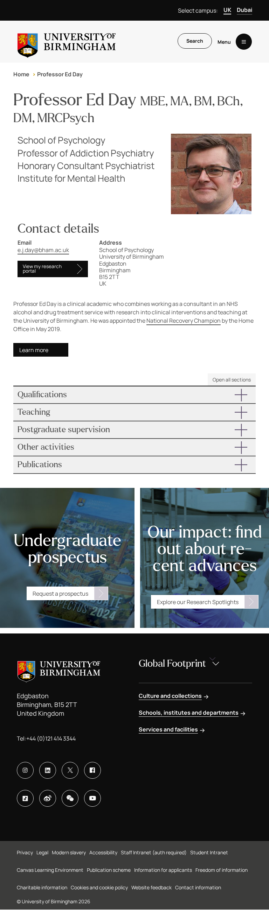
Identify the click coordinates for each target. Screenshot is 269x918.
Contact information (198, 887)
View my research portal (42, 268)
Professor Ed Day (60, 74)
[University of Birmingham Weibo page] (47, 798)
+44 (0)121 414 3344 (51, 738)
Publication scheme (109, 870)
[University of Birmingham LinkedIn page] (47, 770)
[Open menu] (243, 41)
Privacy (25, 852)
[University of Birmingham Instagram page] (25, 770)
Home (21, 74)
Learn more (33, 350)
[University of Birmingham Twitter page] (70, 770)
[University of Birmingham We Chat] (70, 798)
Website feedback (151, 887)
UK (227, 10)
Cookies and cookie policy (99, 887)
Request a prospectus (60, 593)
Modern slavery (69, 852)
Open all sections (232, 379)
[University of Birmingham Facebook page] (92, 770)
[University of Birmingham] (66, 41)
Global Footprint (172, 663)
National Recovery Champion (183, 320)
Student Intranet (209, 852)
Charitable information (42, 887)
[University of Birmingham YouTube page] (92, 798)
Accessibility (103, 852)
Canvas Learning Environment (50, 870)
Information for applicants (163, 870)
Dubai (244, 10)
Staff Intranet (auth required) (154, 852)
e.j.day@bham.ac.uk (43, 250)
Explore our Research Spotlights (198, 602)
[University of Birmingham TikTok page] (25, 798)
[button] (134, 394)
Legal (42, 852)
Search (194, 40)
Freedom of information (221, 870)
